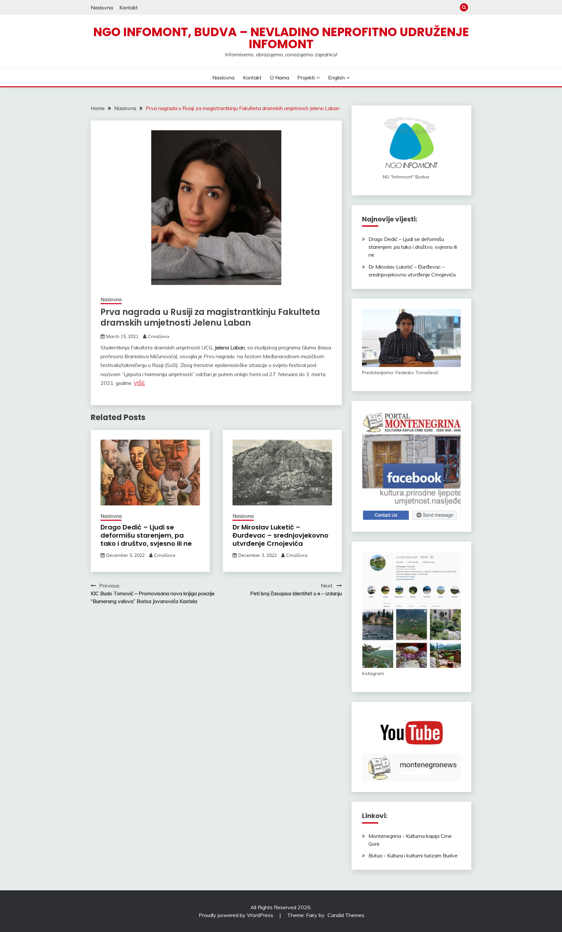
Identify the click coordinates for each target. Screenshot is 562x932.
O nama (279, 77)
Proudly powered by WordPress (236, 915)
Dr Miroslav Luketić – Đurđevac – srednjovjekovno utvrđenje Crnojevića (280, 535)
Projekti (306, 77)
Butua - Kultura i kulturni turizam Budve (413, 855)
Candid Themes (346, 915)
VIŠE (139, 383)
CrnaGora (158, 336)
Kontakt (128, 7)
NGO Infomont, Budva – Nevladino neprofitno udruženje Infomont (281, 37)
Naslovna (102, 7)
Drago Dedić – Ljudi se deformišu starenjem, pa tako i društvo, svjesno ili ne (146, 535)
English (336, 77)
